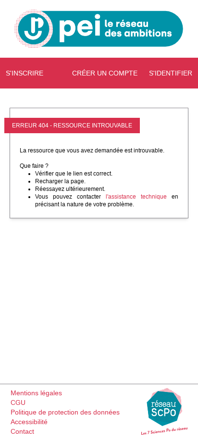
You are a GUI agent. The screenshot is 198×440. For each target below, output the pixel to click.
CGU (18, 402)
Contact (22, 431)
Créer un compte (104, 73)
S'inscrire (24, 73)
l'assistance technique (136, 196)
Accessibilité (29, 422)
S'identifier (170, 73)
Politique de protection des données (65, 412)
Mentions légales (36, 393)
